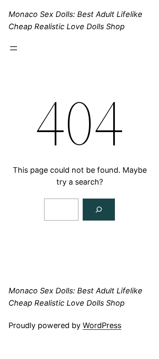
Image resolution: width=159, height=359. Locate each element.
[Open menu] (13, 48)
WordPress (102, 325)
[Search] (99, 210)
